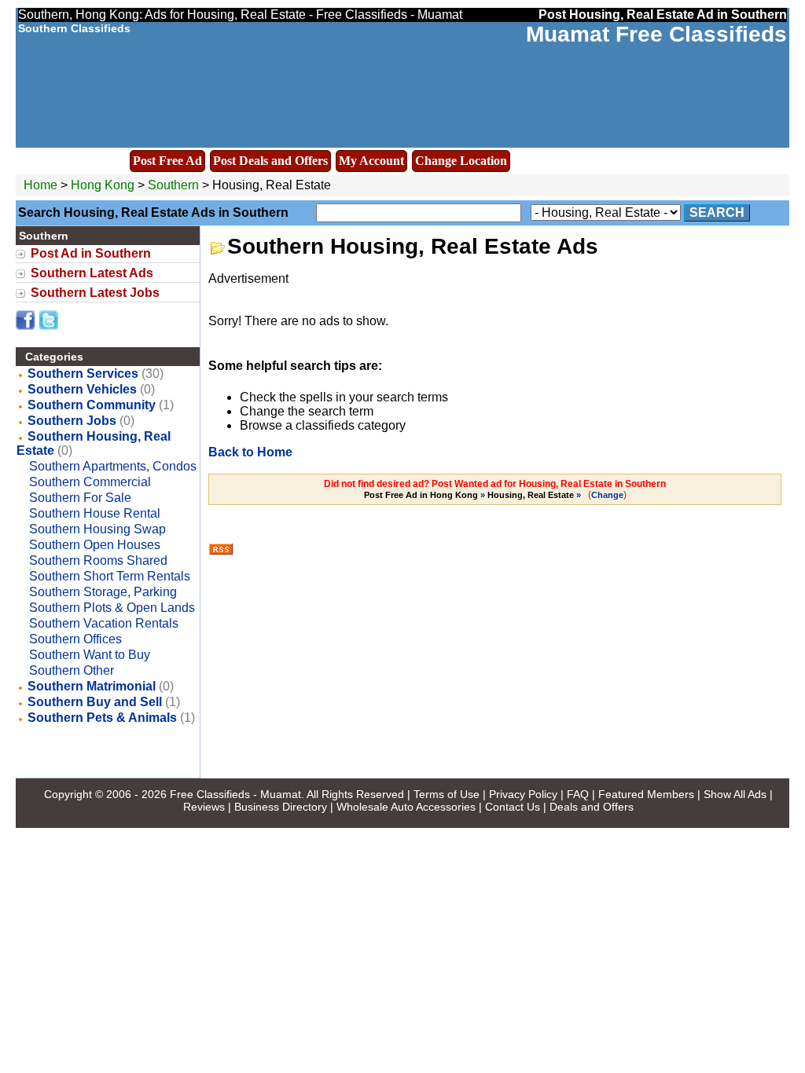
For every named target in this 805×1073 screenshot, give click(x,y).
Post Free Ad (167, 160)
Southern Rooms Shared (98, 560)
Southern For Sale (80, 497)
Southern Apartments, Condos (113, 466)
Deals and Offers (592, 806)
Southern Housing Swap (97, 529)
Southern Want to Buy (89, 654)
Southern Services (83, 373)
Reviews (204, 806)
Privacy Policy (523, 794)
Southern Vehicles (82, 389)
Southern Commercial (90, 482)
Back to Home (250, 452)
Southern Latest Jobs (95, 292)
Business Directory (280, 806)
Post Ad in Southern (91, 253)
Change (607, 495)
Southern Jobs (72, 420)
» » (473, 495)
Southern (175, 185)
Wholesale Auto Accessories (406, 806)
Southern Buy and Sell (95, 702)
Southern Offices (75, 639)
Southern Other (71, 670)
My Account (371, 160)
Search (716, 212)
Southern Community (92, 405)
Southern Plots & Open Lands (112, 607)
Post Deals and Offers (270, 160)
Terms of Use (447, 794)
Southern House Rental (94, 513)
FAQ (578, 794)
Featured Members (646, 794)
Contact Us (512, 806)
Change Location (461, 160)
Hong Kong (102, 185)
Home (40, 185)
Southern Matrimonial (92, 686)
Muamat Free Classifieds (656, 34)
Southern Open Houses (94, 544)
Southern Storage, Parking (103, 592)
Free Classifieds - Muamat (235, 794)
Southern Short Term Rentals (109, 576)
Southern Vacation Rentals (103, 623)
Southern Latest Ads (92, 273)
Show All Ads (735, 794)
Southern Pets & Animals (102, 717)
